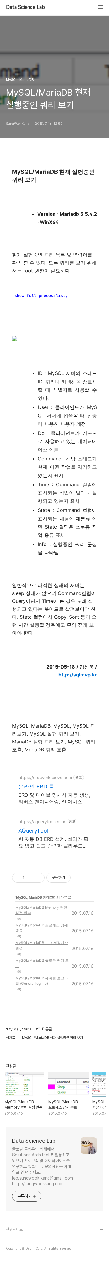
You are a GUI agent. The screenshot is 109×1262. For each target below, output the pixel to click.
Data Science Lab (25, 7)
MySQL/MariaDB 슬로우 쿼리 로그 (42, 963)
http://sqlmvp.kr (77, 675)
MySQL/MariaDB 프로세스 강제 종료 (41, 928)
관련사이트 (14, 1229)
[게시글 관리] (37, 877)
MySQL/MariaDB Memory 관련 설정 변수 (41, 910)
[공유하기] (30, 877)
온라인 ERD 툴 (36, 786)
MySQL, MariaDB (29, 897)
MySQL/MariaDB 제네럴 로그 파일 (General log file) (42, 981)
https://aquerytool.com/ (41, 821)
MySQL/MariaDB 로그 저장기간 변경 (41, 945)
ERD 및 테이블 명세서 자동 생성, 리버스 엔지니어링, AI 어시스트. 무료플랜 (54, 798)
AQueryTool (33, 830)
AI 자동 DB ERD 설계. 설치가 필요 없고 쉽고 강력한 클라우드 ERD (53, 842)
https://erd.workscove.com (45, 777)
